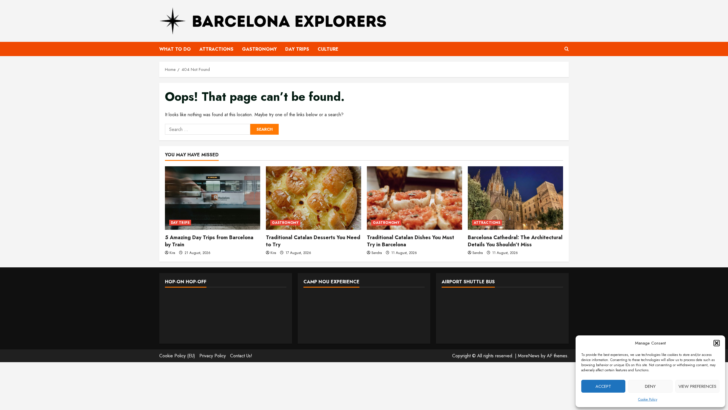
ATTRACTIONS (216, 49)
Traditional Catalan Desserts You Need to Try (313, 241)
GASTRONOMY (259, 49)
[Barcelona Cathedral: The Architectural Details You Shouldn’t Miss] (515, 198)
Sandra (376, 252)
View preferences (697, 386)
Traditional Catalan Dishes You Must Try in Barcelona (410, 241)
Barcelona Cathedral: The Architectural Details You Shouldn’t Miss (515, 241)
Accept (603, 386)
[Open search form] (566, 49)
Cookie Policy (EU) (177, 355)
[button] (716, 343)
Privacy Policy (212, 355)
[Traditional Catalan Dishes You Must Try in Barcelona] (414, 198)
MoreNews (528, 355)
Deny (650, 386)
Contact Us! (241, 355)
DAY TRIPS (297, 49)
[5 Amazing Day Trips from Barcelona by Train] (212, 198)
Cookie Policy (647, 399)
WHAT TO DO (175, 49)
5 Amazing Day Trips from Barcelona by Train (209, 241)
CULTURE (328, 49)
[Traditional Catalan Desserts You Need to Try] (313, 198)
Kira (172, 252)
